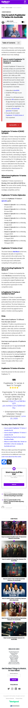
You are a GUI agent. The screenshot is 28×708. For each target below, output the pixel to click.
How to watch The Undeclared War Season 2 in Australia (14, 579)
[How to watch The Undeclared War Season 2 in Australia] (14, 570)
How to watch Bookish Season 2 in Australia (14, 638)
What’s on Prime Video (14, 662)
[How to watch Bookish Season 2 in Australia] (14, 629)
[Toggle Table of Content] (18, 43)
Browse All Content (14, 657)
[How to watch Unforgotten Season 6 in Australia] (14, 549)
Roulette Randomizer (14, 651)
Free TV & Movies (14, 655)
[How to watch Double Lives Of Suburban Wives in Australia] (14, 528)
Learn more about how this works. (11, 456)
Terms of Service (10, 698)
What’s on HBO (14, 661)
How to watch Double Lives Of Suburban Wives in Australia (14, 537)
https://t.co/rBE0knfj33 (17, 402)
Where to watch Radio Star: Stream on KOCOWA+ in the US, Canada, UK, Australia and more (15, 444)
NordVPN (16, 90)
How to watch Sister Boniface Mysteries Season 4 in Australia (14, 619)
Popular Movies (14, 653)
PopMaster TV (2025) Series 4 (15, 115)
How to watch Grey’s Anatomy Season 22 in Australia (14, 599)
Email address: (14, 673)
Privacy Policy (19, 698)
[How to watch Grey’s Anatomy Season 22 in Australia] (14, 590)
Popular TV (14, 654)
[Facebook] (4, 462)
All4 (13, 99)
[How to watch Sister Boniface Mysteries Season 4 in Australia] (14, 609)
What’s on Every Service (14, 663)
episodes (4, 201)
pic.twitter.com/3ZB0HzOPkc (14, 406)
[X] (9, 462)
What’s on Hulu (14, 659)
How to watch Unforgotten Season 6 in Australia (14, 560)
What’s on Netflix (14, 658)
